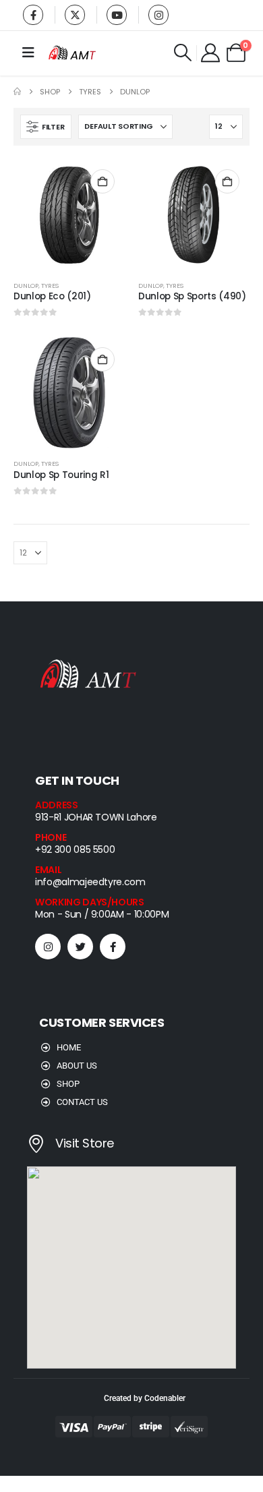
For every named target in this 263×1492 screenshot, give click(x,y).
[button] (183, 52)
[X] (75, 15)
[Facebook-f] (112, 946)
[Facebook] (33, 15)
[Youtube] (117, 15)
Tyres (50, 285)
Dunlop (25, 285)
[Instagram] (158, 15)
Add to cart (102, 181)
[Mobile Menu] (28, 52)
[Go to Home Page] (17, 92)
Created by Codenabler (144, 1398)
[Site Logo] (73, 53)
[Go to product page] (69, 214)
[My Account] (210, 52)
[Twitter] (80, 946)
